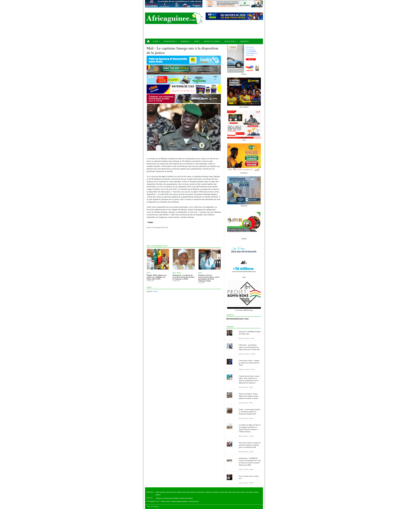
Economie (162, 492)
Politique (179, 492)
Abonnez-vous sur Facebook (171, 498)
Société (157, 492)
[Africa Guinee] (173, 18)
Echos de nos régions (171, 492)
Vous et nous (229, 41)
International (170, 41)
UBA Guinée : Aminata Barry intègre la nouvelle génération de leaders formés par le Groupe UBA (249, 347)
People (238, 492)
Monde (188, 492)
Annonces (244, 41)
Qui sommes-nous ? (194, 501)
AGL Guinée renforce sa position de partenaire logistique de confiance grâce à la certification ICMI (249, 445)
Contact (168, 501)
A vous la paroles (249, 492)
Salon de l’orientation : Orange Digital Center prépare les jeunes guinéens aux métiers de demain (248, 396)
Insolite (242, 492)
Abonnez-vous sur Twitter (186, 498)
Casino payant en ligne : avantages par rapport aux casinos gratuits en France (249, 362)
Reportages (216, 492)
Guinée (156, 41)
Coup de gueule (200, 492)
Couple (234, 492)
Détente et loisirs (211, 41)
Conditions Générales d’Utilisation (179, 501)
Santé (230, 492)
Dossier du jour (208, 492)
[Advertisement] (204, 32)
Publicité (163, 501)
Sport (196, 41)
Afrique (155, 291)
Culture (226, 492)
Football (222, 492)
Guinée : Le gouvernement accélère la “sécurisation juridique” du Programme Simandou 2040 (249, 411)
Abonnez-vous (159, 498)
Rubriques (185, 41)
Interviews (193, 492)
